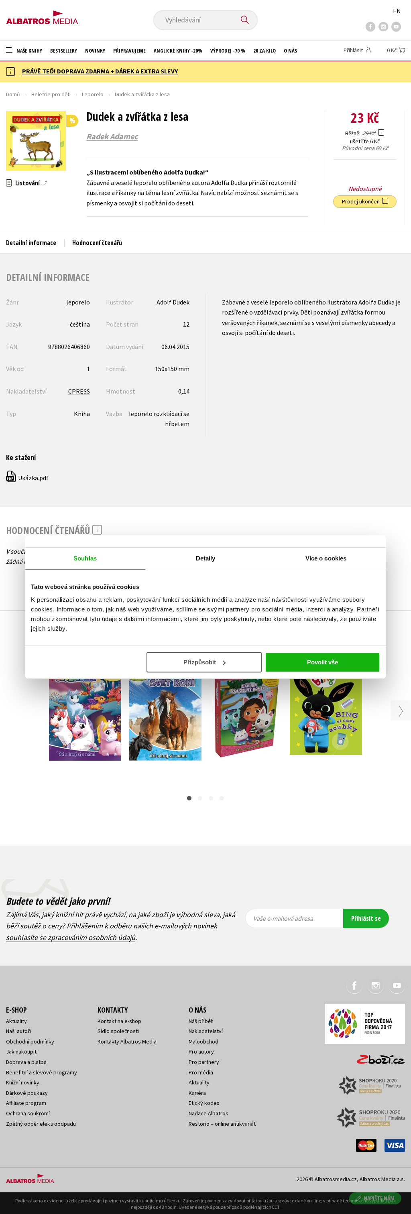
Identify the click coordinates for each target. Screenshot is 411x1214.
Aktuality (16, 1021)
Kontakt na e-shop (119, 1021)
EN (397, 11)
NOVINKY (95, 50)
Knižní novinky (22, 1082)
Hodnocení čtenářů (97, 242)
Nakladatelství (206, 1031)
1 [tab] (189, 798)
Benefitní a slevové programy (41, 1072)
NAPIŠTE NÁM (379, 1198)
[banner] (42, 15)
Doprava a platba (26, 1062)
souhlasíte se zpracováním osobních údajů (70, 937)
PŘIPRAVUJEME (129, 50)
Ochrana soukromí (28, 1113)
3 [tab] (211, 798)
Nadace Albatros (208, 1113)
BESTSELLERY (63, 50)
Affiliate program (26, 1102)
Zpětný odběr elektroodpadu (41, 1123)
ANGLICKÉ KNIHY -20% (178, 50)
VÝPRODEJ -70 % (227, 50)
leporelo (78, 302)
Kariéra (197, 1092)
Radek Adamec (112, 136)
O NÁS (290, 50)
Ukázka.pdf (28, 478)
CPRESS (79, 391)
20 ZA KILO (264, 50)
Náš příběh (201, 1021)
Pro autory (201, 1051)
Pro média (201, 1072)
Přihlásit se (366, 918)
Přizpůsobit (199, 662)
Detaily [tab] (206, 558)
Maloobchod (203, 1041)
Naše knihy (28, 50)
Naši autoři (18, 1031)
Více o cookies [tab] (325, 558)
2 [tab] (200, 798)
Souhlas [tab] (85, 558)
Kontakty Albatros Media (127, 1041)
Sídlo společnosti (118, 1031)
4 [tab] (222, 798)
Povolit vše (322, 662)
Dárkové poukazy (27, 1092)
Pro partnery (204, 1062)
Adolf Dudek (173, 302)
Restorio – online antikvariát (222, 1123)
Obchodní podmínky (30, 1041)
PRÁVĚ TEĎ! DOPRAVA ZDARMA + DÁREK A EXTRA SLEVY (100, 71)
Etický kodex (204, 1102)
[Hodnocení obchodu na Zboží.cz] (377, 1057)
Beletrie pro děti (51, 94)
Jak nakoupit (21, 1051)
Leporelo (93, 94)
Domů (13, 94)
